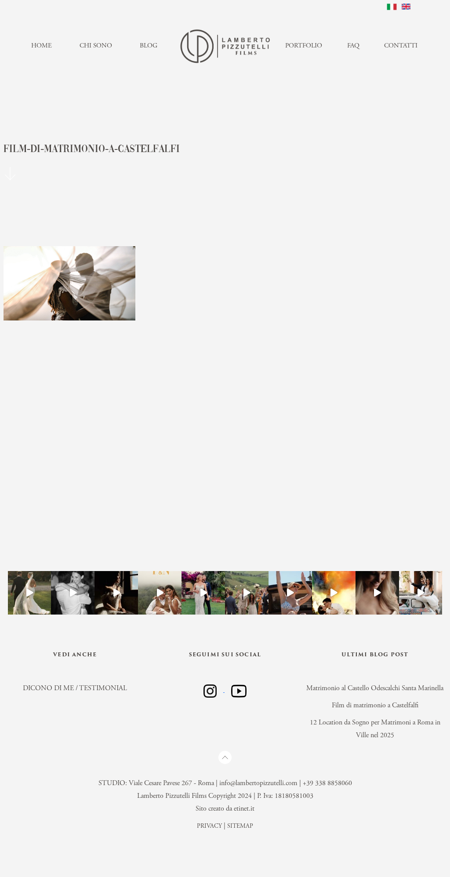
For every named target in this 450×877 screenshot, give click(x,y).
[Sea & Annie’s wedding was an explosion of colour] (334, 593)
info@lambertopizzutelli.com (258, 783)
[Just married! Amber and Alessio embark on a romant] (290, 593)
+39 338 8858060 (327, 783)
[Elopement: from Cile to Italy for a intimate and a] (159, 593)
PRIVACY (209, 826)
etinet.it (244, 808)
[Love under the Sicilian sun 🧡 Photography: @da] (421, 593)
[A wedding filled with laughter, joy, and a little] (377, 593)
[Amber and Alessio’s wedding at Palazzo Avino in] (203, 593)
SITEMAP (240, 826)
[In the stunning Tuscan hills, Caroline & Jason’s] (29, 593)
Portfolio (303, 46)
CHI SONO (96, 46)
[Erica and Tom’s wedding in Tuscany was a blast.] (247, 593)
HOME (41, 46)
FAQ (353, 46)
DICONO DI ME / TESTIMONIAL (75, 688)
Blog (148, 46)
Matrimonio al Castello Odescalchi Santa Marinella (374, 688)
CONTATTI (400, 46)
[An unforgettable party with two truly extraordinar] (72, 593)
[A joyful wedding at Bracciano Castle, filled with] (116, 593)
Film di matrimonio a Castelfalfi (375, 705)
